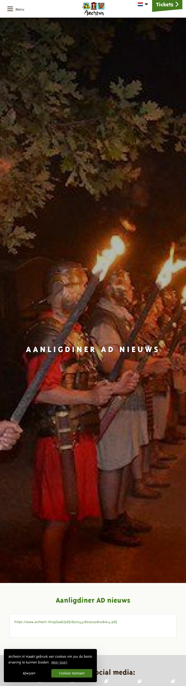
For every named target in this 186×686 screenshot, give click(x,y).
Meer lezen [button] (59, 662)
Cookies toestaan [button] (72, 673)
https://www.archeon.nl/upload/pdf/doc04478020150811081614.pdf (66, 622)
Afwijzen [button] (29, 673)
